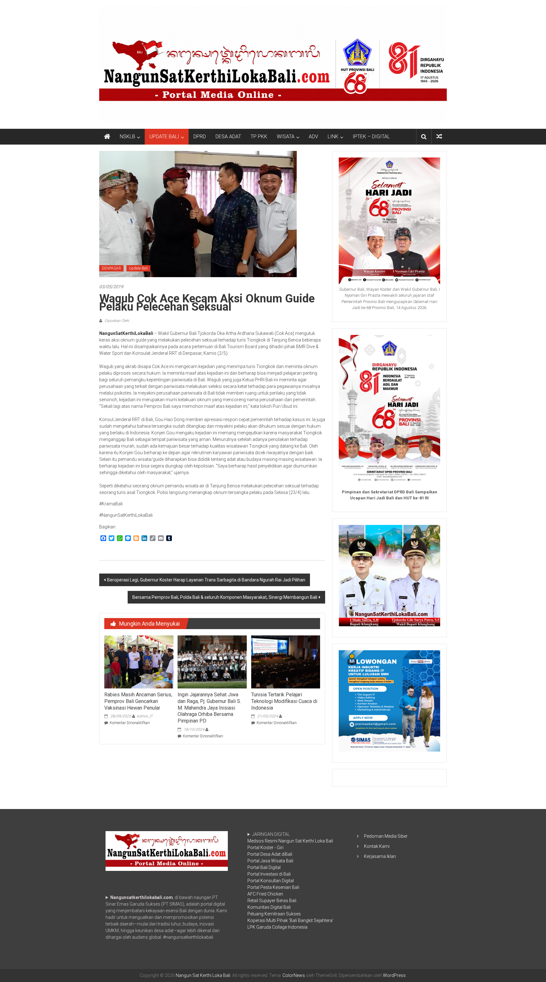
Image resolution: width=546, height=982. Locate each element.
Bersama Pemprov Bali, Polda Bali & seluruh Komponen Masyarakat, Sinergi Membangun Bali (224, 597)
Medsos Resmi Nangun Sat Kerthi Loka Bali (290, 840)
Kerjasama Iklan (380, 856)
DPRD (199, 137)
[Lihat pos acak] (439, 136)
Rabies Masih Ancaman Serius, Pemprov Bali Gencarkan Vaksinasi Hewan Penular (138, 701)
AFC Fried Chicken (265, 893)
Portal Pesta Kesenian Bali (273, 887)
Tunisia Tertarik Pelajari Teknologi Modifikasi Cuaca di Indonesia (284, 701)
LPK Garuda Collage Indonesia (277, 927)
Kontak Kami (377, 846)
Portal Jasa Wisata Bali (270, 860)
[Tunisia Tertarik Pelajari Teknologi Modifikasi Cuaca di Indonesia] (285, 661)
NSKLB (127, 137)
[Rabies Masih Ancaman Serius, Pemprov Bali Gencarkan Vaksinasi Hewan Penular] (138, 661)
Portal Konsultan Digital (270, 880)
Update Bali (138, 268)
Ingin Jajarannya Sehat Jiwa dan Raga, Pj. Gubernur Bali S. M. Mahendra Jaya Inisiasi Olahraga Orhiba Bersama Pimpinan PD (209, 708)
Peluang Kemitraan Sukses (274, 913)
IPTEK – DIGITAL (371, 137)
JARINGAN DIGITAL (290, 881)
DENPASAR (111, 268)
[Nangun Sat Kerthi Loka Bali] (107, 137)
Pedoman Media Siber (386, 836)
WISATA (285, 137)
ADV (313, 137)
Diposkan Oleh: (117, 320)
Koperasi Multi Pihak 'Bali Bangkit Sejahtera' (290, 920)
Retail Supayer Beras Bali (271, 900)
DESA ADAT (228, 137)
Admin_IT (144, 716)
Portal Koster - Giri (265, 847)
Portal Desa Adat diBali (269, 854)
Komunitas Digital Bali (269, 907)
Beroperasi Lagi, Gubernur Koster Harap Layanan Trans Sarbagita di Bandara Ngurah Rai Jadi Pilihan (206, 579)
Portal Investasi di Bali (269, 874)
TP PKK (259, 137)
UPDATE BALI (164, 137)
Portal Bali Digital (264, 867)
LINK (333, 137)
